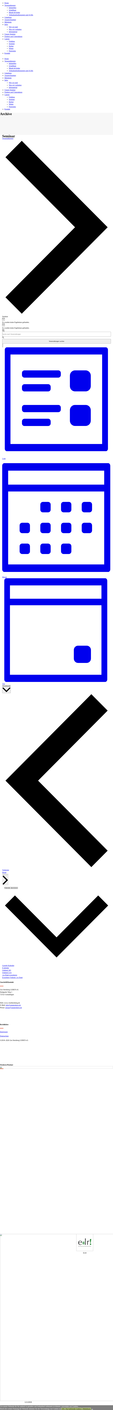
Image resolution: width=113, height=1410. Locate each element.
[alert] (56, 320)
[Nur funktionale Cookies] (92, 1409)
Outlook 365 (6, 970)
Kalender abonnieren (11, 888)
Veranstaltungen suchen (56, 341)
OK (63, 1409)
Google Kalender (8, 965)
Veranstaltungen (7, 138)
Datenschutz (4, 1036)
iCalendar (5, 968)
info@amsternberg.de (13, 1005)
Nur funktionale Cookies (73, 1409)
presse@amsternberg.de (13, 1008)
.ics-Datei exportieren (9, 975)
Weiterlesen (86, 1409)
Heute (4, 872)
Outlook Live (7, 973)
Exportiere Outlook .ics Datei (12, 977)
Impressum (4, 1032)
